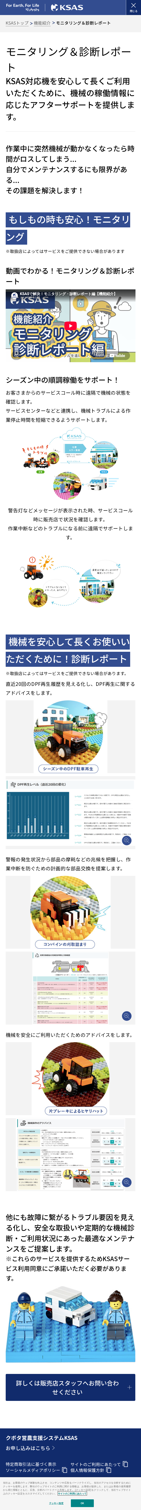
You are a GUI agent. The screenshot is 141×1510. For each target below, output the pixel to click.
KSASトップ (17, 23)
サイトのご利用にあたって (72, 1493)
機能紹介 (42, 23)
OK (82, 1503)
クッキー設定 (56, 1503)
